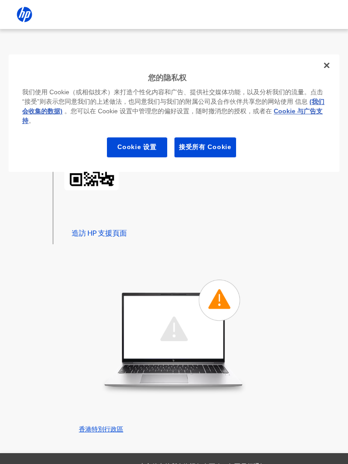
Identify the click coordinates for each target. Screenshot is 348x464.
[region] (174, 113)
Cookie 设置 (136, 146)
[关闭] (327, 65)
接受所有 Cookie (205, 146)
